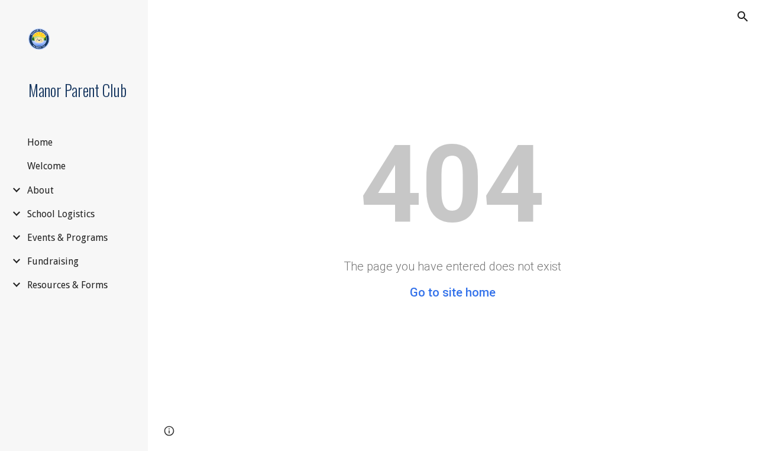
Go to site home (453, 292)
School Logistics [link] (61, 214)
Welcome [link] (46, 166)
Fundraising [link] (53, 261)
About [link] (40, 190)
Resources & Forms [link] (67, 285)
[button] (743, 16)
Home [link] (40, 142)
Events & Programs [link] (67, 237)
